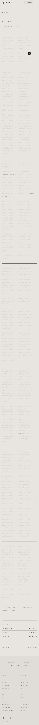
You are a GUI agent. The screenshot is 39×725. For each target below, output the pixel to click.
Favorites (24, 685)
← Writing (5, 12)
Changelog (5, 689)
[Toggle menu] (35, 2)
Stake (4, 682)
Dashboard (5, 685)
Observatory (25, 682)
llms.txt (5, 698)
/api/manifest (7, 704)
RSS (22, 689)
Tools (4, 679)
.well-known (6, 707)
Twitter (24, 698)
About (23, 711)
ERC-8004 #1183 (8, 711)
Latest (23, 679)
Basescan (24, 707)
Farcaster (25, 704)
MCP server (6, 701)
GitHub (24, 701)
